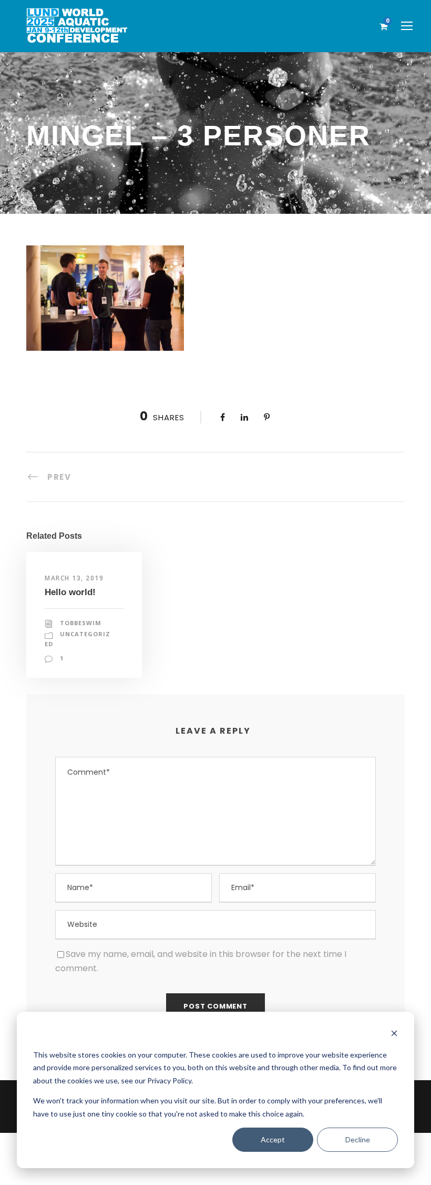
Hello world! (70, 592)
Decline (357, 1139)
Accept (273, 1139)
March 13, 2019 (74, 578)
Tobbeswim (80, 623)
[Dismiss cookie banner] (394, 1034)
